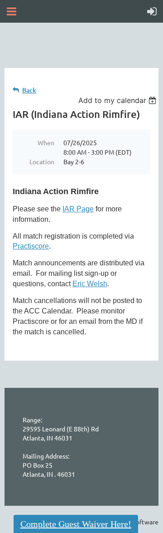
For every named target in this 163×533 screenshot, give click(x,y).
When (46, 142)
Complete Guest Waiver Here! (75, 524)
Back (29, 90)
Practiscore (31, 246)
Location (41, 161)
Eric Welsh (89, 284)
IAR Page (78, 209)
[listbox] (118, 100)
